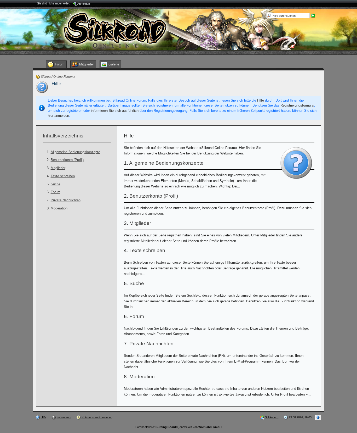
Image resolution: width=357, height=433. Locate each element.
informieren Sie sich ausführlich (115, 111)
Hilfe (260, 100)
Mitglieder (58, 168)
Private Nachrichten (65, 200)
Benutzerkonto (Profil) (67, 160)
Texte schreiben (63, 176)
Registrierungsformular (297, 105)
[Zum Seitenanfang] (318, 417)
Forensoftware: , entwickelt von (178, 427)
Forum (55, 192)
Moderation (59, 208)
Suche (55, 184)
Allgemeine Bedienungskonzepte (75, 152)
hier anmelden (58, 116)
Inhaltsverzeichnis (63, 135)
